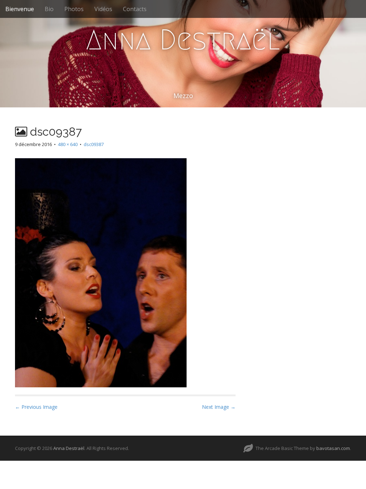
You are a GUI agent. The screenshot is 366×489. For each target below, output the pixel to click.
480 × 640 (68, 144)
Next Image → (219, 406)
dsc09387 (94, 144)
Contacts (135, 9)
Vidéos (103, 9)
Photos (74, 9)
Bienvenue (19, 9)
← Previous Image (36, 406)
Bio (49, 9)
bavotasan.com (333, 448)
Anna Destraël (183, 39)
